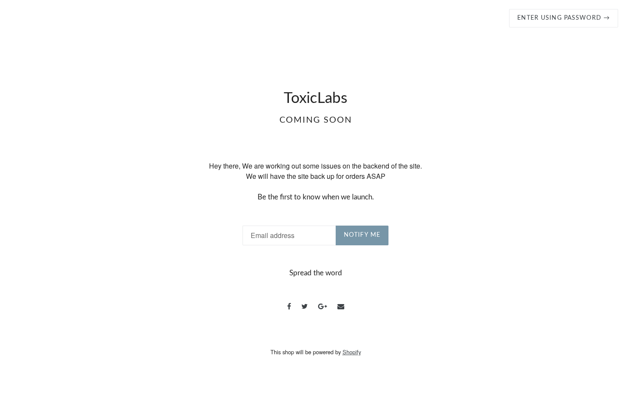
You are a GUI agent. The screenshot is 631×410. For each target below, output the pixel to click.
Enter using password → (563, 18)
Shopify (352, 352)
